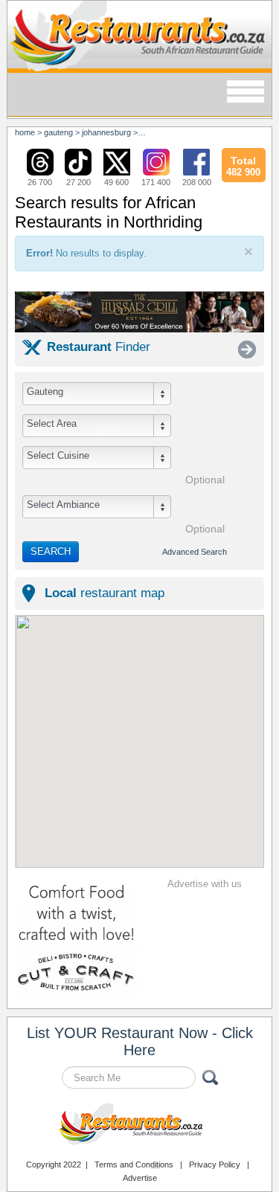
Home (25, 132)
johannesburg (106, 132)
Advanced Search (194, 551)
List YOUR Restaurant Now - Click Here (140, 1041)
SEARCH (51, 551)
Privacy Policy (214, 1164)
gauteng (58, 132)
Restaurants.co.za (140, 1126)
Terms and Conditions (133, 1164)
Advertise (140, 1177)
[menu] (245, 92)
